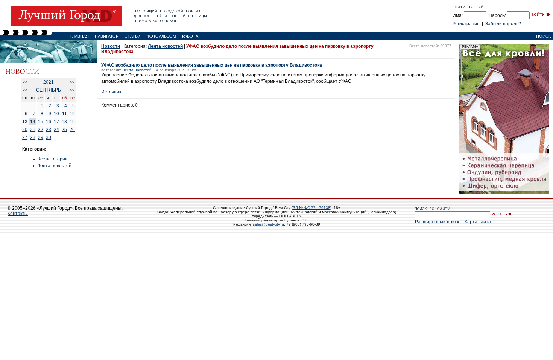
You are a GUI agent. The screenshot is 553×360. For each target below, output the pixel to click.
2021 (48, 82)
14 (32, 121)
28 (32, 137)
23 (48, 129)
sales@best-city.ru (268, 224)
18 (64, 121)
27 (24, 137)
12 (72, 113)
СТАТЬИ (133, 36)
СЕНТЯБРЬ (48, 90)
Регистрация (466, 23)
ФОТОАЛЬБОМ (161, 36)
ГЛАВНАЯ (79, 36)
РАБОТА (190, 36)
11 (64, 113)
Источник (111, 92)
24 (56, 129)
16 (48, 121)
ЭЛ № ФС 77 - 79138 (311, 208)
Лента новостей (54, 165)
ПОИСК (543, 36)
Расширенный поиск (437, 221)
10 (56, 113)
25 (64, 129)
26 (72, 129)
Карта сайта (478, 221)
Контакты (18, 213)
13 (24, 121)
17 (56, 121)
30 (48, 137)
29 (40, 137)
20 (24, 129)
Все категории (52, 159)
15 (40, 121)
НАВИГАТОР (106, 36)
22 (40, 129)
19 (72, 121)
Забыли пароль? (503, 23)
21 (32, 129)
